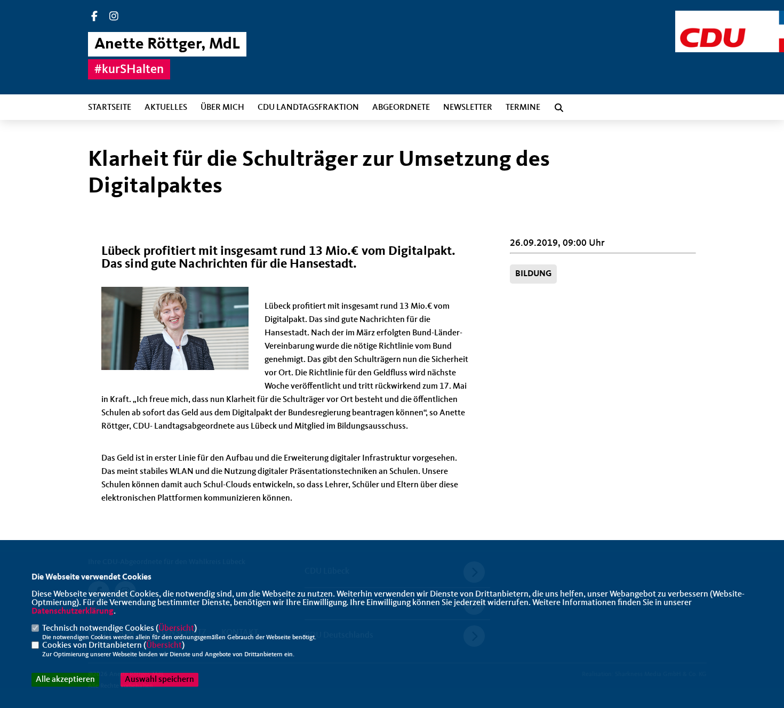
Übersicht (176, 628)
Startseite (109, 107)
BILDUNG (533, 274)
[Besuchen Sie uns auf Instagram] (114, 17)
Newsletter (467, 107)
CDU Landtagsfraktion (308, 107)
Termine (523, 107)
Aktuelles (166, 107)
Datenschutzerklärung (72, 611)
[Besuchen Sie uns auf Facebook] (94, 17)
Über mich (222, 107)
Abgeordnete (401, 107)
